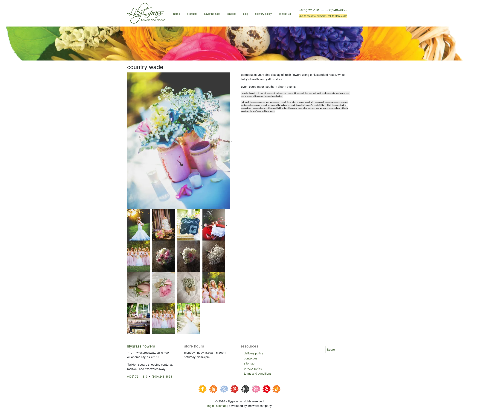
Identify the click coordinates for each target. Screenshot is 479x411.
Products (192, 13)
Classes (231, 13)
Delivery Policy (263, 13)
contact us (250, 358)
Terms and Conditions (257, 373)
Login (210, 406)
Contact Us (285, 13)
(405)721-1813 (310, 9)
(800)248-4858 (335, 9)
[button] (179, 140)
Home (176, 13)
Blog (245, 13)
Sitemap (221, 406)
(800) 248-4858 (162, 376)
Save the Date (212, 13)
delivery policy (253, 353)
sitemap (249, 363)
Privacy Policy (253, 368)
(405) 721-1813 (137, 376)
